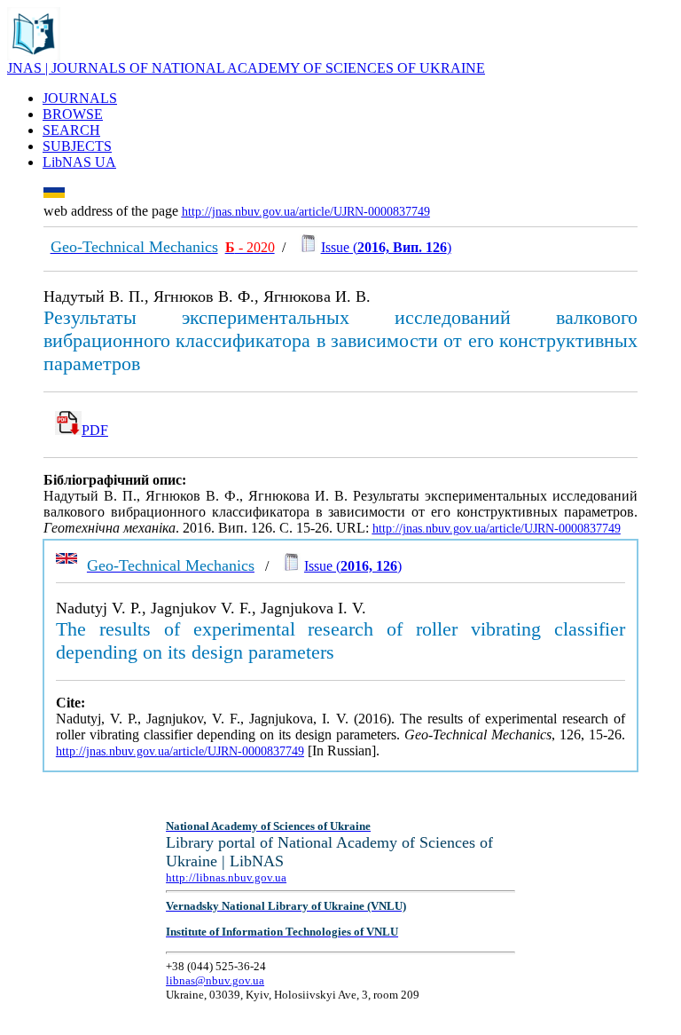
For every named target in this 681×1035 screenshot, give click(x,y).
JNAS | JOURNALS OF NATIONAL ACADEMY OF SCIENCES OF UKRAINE (246, 67)
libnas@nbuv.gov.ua (215, 980)
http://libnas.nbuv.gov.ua (226, 877)
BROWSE (73, 114)
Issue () (386, 247)
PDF (95, 430)
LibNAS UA (79, 162)
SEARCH (71, 130)
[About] (33, 55)
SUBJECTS (77, 146)
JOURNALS (80, 98)
